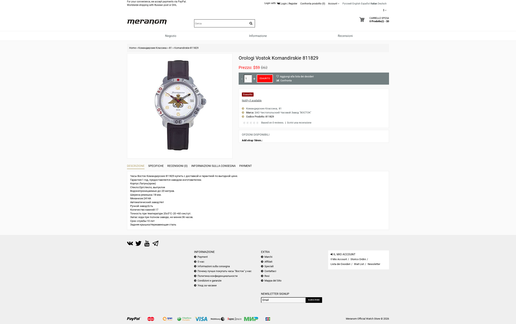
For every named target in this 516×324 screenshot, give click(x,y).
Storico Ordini (358, 259)
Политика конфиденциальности (218, 275)
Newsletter (374, 264)
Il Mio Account (339, 259)
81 (170, 48)
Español (365, 3)
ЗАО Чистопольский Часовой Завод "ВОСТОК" (283, 112)
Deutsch (382, 3)
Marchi (268, 256)
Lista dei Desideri (340, 264)
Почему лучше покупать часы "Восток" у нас (225, 271)
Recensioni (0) (177, 165)
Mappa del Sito (272, 280)
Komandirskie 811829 (186, 48)
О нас (201, 261)
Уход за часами (207, 285)
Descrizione (136, 165)
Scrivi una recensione (299, 122)
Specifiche (156, 165)
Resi (266, 275)
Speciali (269, 266)
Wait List (359, 264)
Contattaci (270, 271)
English (356, 3)
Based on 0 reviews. (272, 122)
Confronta (286, 80)
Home (132, 48)
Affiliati (268, 261)
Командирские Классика (152, 48)
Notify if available (252, 100)
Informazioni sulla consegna (213, 165)
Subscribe (314, 300)
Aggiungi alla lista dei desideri (297, 76)
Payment (245, 165)
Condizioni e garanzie (210, 280)
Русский (347, 3)
